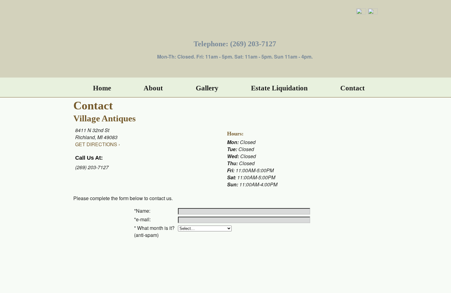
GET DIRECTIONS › (97, 144)
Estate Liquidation (279, 88)
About (153, 88)
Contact (352, 88)
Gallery (207, 88)
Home (102, 88)
